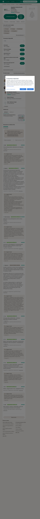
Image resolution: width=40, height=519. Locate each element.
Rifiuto (23, 89)
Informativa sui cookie (10, 86)
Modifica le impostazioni (10, 89)
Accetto (30, 89)
